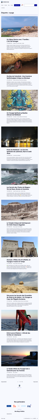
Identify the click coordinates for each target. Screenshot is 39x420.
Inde (13, 116)
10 (22, 381)
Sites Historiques (24, 116)
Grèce (14, 372)
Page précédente (3, 381)
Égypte (16, 226)
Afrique (14, 226)
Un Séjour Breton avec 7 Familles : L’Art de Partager (18, 40)
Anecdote (14, 155)
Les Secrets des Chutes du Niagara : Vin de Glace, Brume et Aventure (19, 188)
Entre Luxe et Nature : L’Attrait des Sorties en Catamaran (18, 334)
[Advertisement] (19, 394)
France (17, 43)
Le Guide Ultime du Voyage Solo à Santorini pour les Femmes (18, 370)
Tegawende (8, 413)
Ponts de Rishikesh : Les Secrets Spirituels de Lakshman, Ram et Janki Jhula (19, 151)
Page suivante (35, 381)
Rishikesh (20, 116)
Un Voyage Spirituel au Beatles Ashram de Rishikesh (17, 114)
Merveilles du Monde (20, 301)
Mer (18, 43)
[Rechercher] (35, 5)
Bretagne (14, 43)
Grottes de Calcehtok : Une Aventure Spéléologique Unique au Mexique (19, 77)
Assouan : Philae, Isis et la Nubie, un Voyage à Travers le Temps (18, 261)
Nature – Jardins (22, 43)
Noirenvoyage (3, 418)
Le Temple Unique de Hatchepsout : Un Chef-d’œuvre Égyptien (19, 224)
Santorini (15, 336)
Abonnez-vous (17, 5)
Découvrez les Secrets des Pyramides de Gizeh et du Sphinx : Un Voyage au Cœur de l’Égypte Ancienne (19, 297)
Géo (11, 413)
